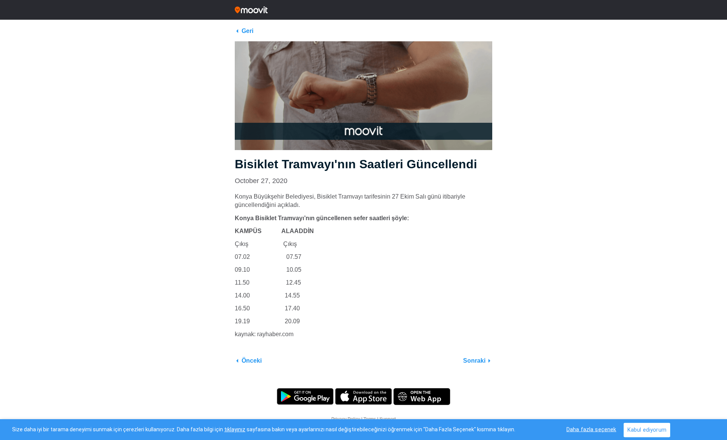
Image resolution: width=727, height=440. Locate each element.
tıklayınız (234, 429)
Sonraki (474, 360)
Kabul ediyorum (646, 429)
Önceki (252, 360)
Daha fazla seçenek (591, 429)
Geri (247, 31)
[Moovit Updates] (363, 10)
